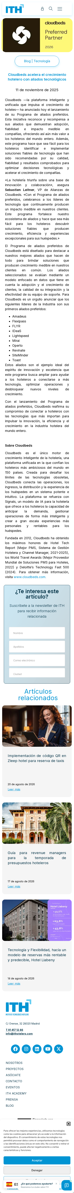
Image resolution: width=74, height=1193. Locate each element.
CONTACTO (14, 1081)
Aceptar (37, 1160)
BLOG (10, 1105)
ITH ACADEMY (16, 1093)
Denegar (37, 1170)
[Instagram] (26, 1048)
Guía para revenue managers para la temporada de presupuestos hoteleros (37, 858)
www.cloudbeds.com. (30, 577)
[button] (68, 1124)
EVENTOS (13, 1087)
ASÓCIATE (13, 1075)
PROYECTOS (15, 1069)
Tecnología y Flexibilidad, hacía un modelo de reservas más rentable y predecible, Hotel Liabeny (37, 955)
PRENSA (12, 1099)
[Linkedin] (37, 1048)
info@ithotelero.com (19, 1033)
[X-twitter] (58, 1048)
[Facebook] (15, 1048)
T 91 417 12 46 (14, 1029)
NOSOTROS (14, 1063)
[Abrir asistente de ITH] (66, 1185)
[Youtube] (47, 1048)
